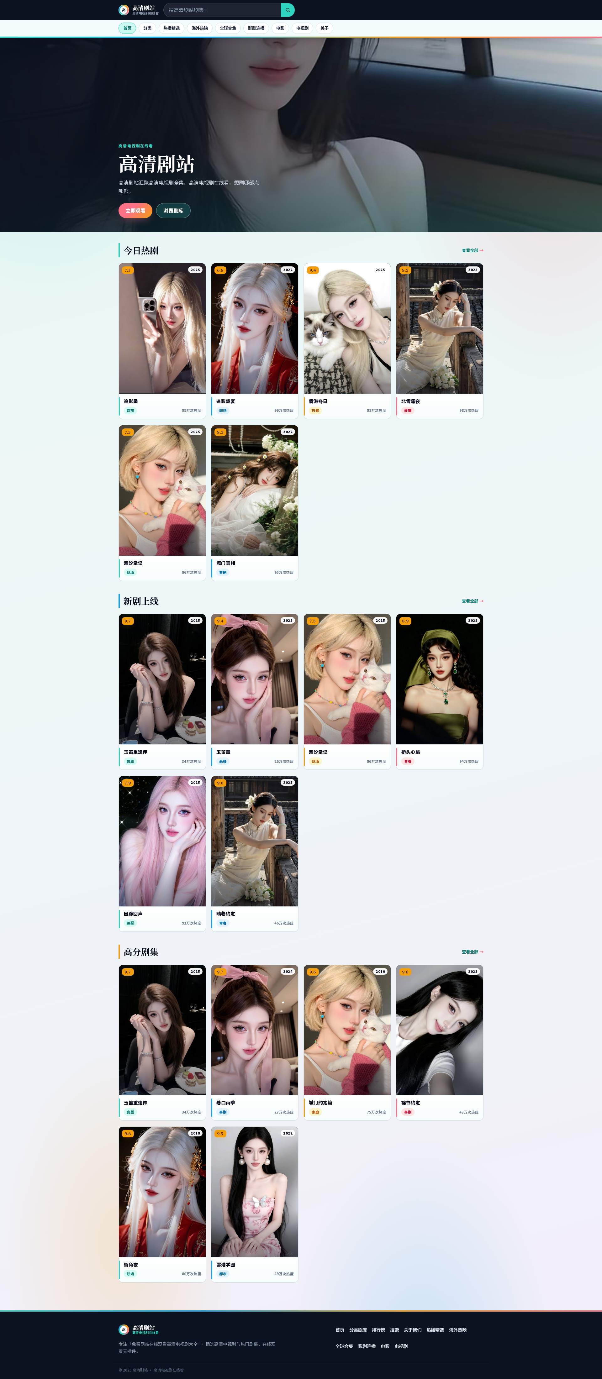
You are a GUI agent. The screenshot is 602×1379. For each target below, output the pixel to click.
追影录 (131, 401)
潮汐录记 (133, 563)
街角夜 (131, 1264)
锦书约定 (410, 1102)
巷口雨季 (225, 1102)
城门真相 (225, 563)
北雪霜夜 (410, 401)
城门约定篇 (320, 1102)
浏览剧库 (173, 210)
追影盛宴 (225, 401)
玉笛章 (223, 752)
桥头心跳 (410, 752)
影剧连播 (256, 28)
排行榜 (378, 1329)
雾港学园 (225, 1264)
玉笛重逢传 (135, 752)
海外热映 (200, 28)
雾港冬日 (318, 401)
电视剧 (302, 28)
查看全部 (470, 250)
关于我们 (412, 1329)
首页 (127, 28)
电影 (280, 28)
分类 (147, 28)
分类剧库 (358, 1329)
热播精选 (171, 28)
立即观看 (135, 210)
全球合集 (228, 28)
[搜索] (288, 10)
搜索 (394, 1329)
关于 (324, 28)
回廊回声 (133, 913)
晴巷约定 (225, 913)
